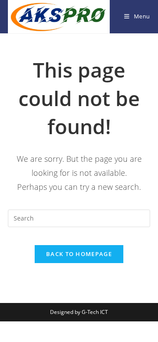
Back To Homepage (79, 254)
